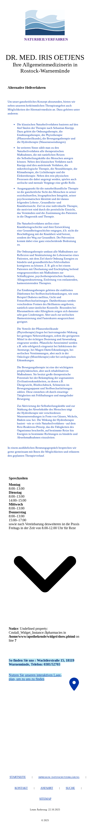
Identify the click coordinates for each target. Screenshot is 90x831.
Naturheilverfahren (46, 39)
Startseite (18, 777)
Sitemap (45, 798)
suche (70, 788)
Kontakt (21, 788)
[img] (45, 22)
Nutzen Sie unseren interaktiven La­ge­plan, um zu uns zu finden (35, 677)
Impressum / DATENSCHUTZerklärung (59, 777)
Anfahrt (46, 788)
